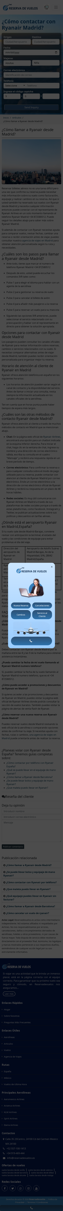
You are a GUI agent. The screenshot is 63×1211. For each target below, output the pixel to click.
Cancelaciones (42, 605)
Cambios (21, 614)
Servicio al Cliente (42, 615)
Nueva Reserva (21, 605)
